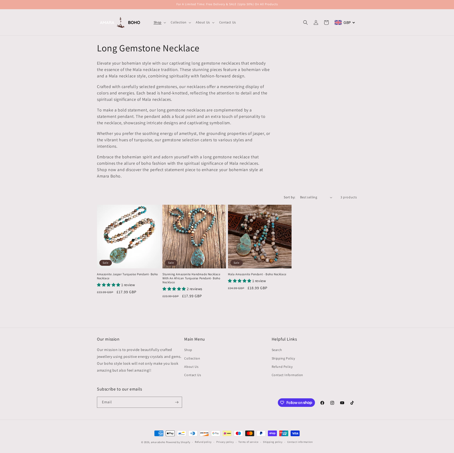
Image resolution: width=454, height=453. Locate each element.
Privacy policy (225, 442)
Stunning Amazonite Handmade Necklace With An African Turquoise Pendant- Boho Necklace (191, 278)
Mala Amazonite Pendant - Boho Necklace (257, 274)
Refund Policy (282, 366)
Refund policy (203, 442)
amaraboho (158, 442)
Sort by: (289, 197)
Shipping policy (273, 442)
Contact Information (287, 375)
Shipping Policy (283, 358)
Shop (188, 350)
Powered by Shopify (178, 442)
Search (277, 350)
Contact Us (192, 375)
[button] (159, 22)
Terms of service (248, 442)
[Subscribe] (176, 402)
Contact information (300, 442)
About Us (191, 366)
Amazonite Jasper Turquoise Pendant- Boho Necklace (127, 276)
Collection (192, 358)
